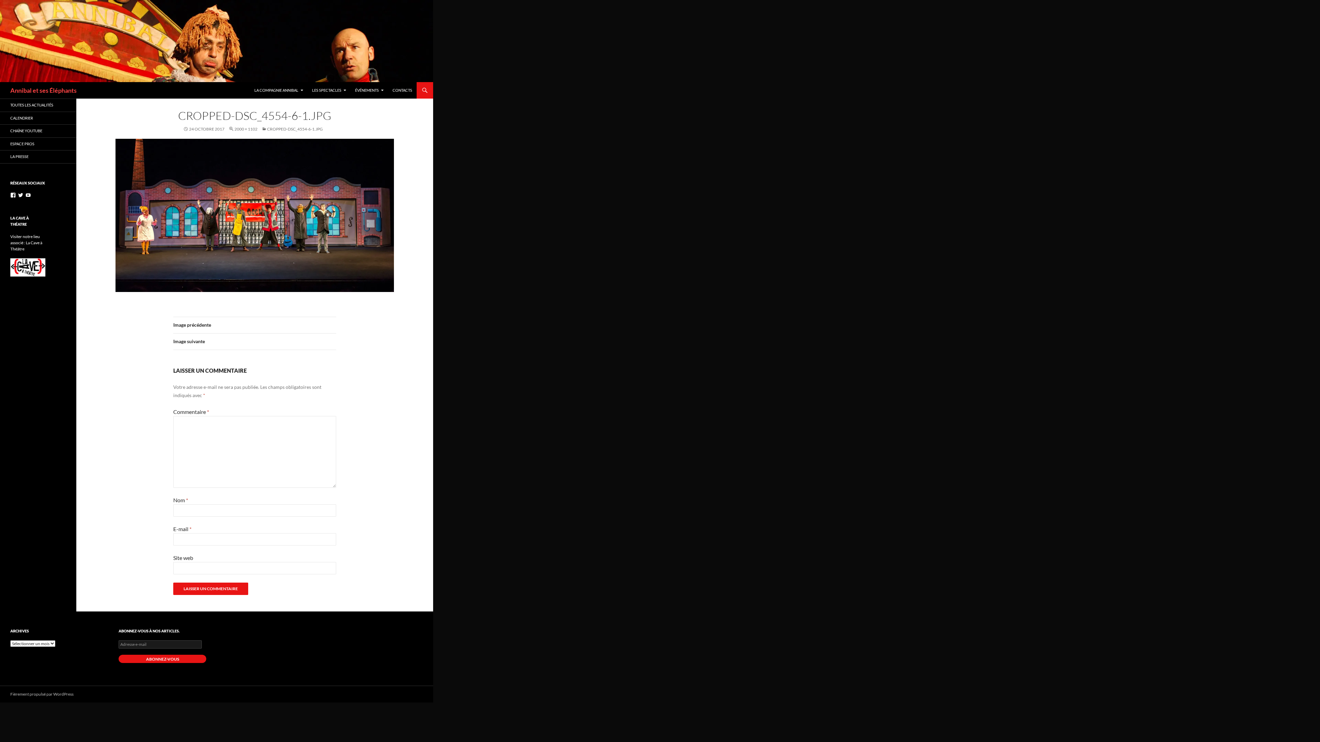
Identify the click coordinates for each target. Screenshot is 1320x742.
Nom (180, 500)
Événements (367, 90)
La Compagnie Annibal (276, 90)
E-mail (182, 529)
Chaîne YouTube (26, 130)
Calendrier (21, 118)
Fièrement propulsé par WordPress (42, 694)
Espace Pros (22, 144)
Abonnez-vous (162, 659)
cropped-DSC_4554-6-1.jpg (295, 129)
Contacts (402, 90)
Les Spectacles (326, 90)
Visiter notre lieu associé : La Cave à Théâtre (26, 242)
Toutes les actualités (31, 105)
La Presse (19, 156)
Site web (183, 557)
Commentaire (191, 411)
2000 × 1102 (245, 129)
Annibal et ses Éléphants (43, 90)
